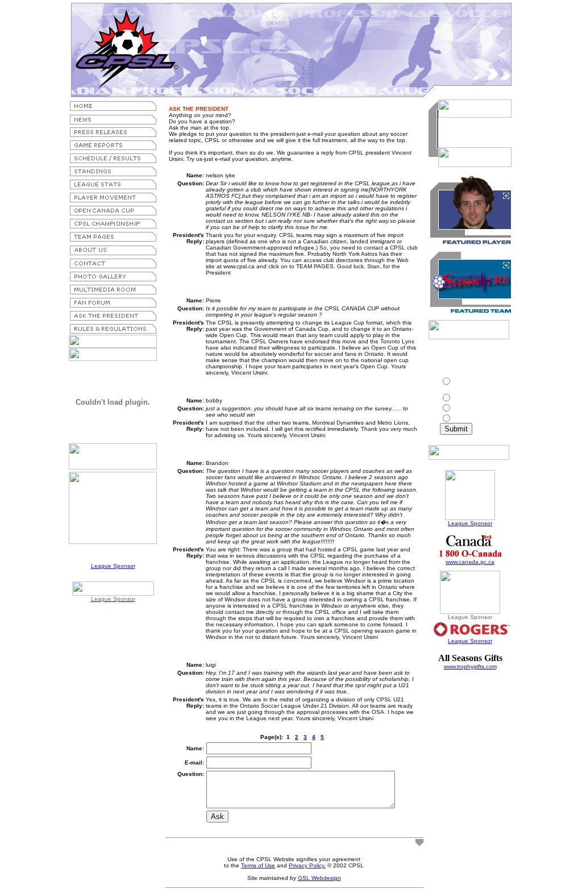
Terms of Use (258, 865)
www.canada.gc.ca (470, 562)
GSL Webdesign (319, 878)
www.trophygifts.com (470, 666)
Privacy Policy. (307, 865)
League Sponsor (113, 566)
